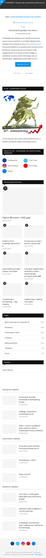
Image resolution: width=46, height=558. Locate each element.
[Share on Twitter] (20, 77)
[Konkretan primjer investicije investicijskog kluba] (9, 400)
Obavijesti (24, 348)
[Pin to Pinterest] (23, 77)
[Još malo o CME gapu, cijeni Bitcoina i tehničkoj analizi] (9, 497)
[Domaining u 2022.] (9, 463)
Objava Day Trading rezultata (33, 300)
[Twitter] (20, 6)
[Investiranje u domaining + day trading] (12, 289)
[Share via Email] (30, 77)
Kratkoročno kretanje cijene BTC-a (11, 243)
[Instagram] (23, 6)
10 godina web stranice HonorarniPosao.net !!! (29, 447)
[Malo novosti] (9, 477)
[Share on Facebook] (18, 77)
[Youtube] (26, 6)
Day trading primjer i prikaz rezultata (11, 270)
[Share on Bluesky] (28, 77)
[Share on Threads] (25, 77)
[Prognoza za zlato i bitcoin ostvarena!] (34, 231)
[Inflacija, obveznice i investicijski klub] (9, 415)
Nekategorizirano (24, 343)
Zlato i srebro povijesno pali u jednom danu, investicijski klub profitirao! (31, 428)
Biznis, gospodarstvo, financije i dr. (24, 322)
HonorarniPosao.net (23, 33)
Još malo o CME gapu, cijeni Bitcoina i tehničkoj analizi (30, 496)
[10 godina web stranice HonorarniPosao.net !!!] (9, 449)
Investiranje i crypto (24, 332)
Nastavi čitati (23, 64)
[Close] (3, 3)
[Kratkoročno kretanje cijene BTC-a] (12, 231)
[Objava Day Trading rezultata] (34, 289)
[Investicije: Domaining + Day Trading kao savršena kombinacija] (9, 526)
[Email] (29, 6)
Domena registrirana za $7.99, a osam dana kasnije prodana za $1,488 (33, 272)
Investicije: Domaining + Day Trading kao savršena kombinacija (31, 525)
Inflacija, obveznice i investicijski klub (28, 412)
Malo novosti (24, 474)
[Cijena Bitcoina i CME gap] (23, 201)
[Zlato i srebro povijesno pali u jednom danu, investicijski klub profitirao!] (9, 429)
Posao (24, 353)
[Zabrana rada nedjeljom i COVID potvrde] (9, 512)
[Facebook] (16, 6)
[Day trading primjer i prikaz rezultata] (12, 259)
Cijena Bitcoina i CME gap (16, 217)
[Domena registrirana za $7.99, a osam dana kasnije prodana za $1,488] (34, 259)
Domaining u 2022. (27, 460)
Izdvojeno (24, 338)
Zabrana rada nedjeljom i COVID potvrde (30, 510)
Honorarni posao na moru (23, 30)
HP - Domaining (36, 554)
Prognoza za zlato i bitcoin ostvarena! (33, 242)
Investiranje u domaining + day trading (9, 301)
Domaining (24, 327)
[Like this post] (15, 77)
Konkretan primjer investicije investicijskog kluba (29, 399)
